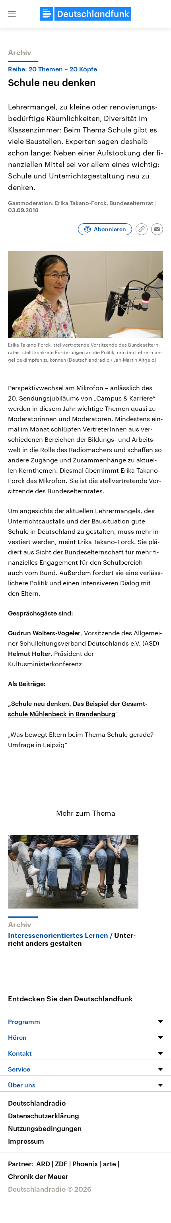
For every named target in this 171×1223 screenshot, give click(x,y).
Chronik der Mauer (38, 1176)
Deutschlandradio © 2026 (49, 1189)
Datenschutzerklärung (43, 1115)
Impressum (26, 1141)
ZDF (63, 1163)
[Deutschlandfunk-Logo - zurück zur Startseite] (85, 14)
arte (111, 1163)
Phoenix (86, 1163)
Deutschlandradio (37, 1103)
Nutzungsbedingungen (45, 1128)
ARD (44, 1163)
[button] (12, 14)
